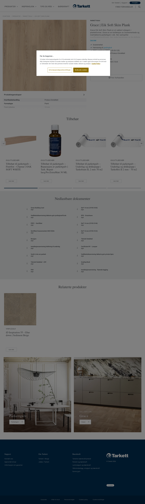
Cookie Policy (96, 64)
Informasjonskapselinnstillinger (60, 70)
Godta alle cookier (81, 70)
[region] (73, 63)
